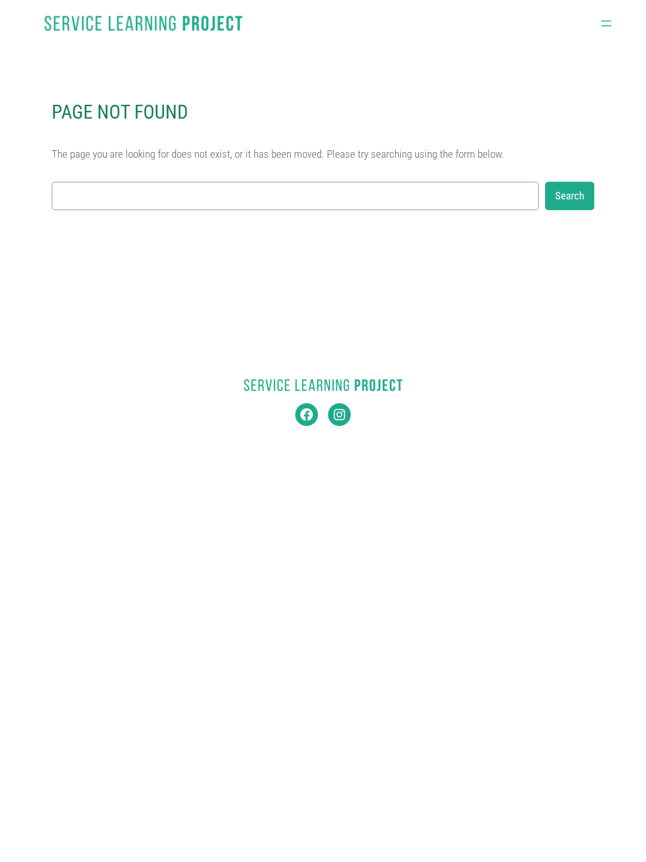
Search (569, 195)
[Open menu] (606, 23)
